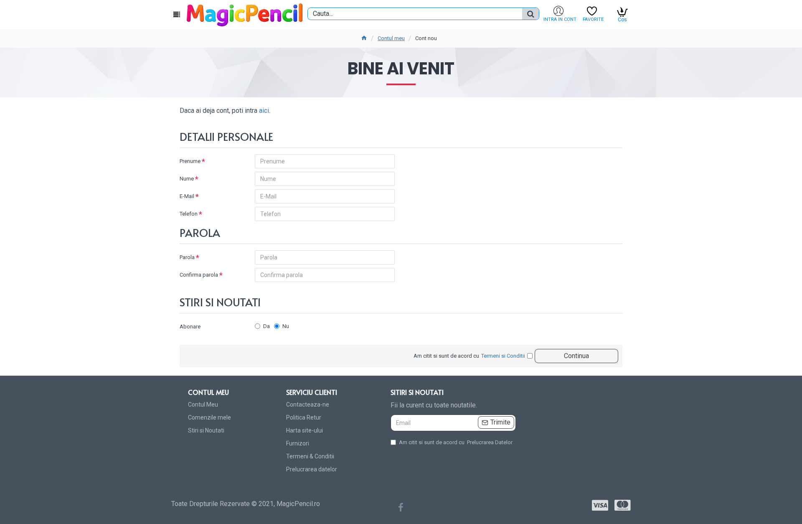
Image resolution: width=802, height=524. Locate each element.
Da (266, 326)
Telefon (189, 214)
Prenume (190, 161)
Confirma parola (199, 275)
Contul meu (391, 38)
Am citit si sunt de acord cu (456, 442)
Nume (187, 179)
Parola (187, 257)
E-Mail (187, 196)
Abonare (190, 326)
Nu (285, 326)
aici (264, 110)
